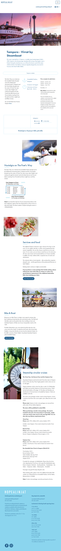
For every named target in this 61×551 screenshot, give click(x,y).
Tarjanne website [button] (30, 73)
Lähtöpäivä (35, 118)
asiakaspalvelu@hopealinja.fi (44, 7)
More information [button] (9, 338)
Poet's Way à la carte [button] (28, 278)
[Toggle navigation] (58, 2)
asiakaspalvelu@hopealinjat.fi (11, 499)
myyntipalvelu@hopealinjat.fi (38, 499)
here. (10, 103)
